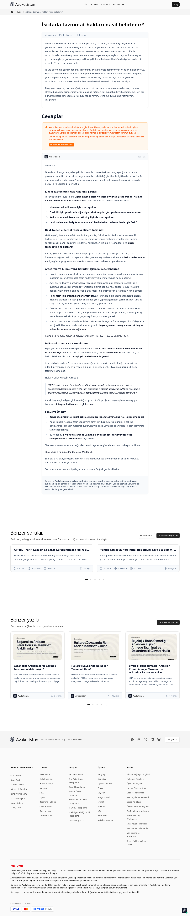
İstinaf (101, 802)
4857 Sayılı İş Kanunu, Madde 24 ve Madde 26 (68, 451)
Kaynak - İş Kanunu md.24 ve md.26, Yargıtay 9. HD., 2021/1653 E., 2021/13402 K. (87, 335)
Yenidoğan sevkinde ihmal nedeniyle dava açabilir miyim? (138, 549)
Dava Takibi (15, 780)
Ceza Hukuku (46, 806)
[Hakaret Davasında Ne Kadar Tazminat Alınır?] (95, 647)
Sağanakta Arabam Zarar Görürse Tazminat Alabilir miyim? (35, 667)
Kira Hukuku (45, 811)
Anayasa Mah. (104, 797)
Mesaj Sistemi (16, 803)
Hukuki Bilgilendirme (136, 788)
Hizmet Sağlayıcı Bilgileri (138, 774)
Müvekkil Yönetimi (18, 789)
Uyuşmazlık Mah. (106, 783)
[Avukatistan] (22, 4)
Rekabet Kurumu (105, 820)
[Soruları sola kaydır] (81, 579)
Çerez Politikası (134, 802)
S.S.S (19, 12)
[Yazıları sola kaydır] (83, 705)
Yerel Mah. (103, 815)
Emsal (100, 788)
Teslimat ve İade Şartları (138, 828)
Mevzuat (43, 788)
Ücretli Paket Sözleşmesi (138, 806)
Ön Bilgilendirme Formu (138, 811)
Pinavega (51, 739)
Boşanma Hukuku (48, 802)
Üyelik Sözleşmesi (135, 783)
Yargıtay (101, 774)
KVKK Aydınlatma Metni (138, 797)
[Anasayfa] (11, 12)
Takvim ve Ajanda (18, 798)
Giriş (176, 4)
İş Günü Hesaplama (78, 807)
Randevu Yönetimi (18, 793)
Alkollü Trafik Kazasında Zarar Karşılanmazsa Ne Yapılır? (52, 549)
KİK (99, 811)
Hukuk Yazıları (46, 779)
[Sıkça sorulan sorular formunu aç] (184, 910)
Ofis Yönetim (16, 775)
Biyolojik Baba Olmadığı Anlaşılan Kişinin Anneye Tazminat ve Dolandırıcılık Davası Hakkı (149, 669)
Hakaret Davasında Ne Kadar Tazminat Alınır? (89, 667)
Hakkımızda (45, 774)
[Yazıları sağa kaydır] (106, 705)
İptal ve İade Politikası (137, 823)
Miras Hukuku (46, 815)
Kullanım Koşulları (135, 779)
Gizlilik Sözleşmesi (135, 792)
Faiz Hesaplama (76, 774)
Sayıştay (101, 792)
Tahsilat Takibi (17, 784)
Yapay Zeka (15, 807)
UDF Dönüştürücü (77, 820)
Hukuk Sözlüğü (46, 783)
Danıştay (102, 779)
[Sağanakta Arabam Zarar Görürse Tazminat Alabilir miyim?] (37, 647)
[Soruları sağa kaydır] (109, 579)
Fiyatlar (43, 797)
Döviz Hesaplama (77, 787)
